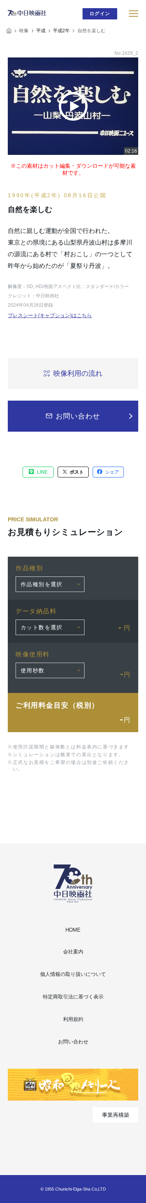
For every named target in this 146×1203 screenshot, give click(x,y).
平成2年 (61, 30)
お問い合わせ (73, 1042)
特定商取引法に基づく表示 (73, 997)
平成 (41, 30)
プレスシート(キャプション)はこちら (50, 315)
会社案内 (73, 952)
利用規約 (73, 1019)
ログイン (100, 13)
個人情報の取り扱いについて (73, 974)
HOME (73, 930)
